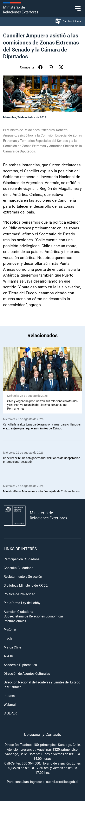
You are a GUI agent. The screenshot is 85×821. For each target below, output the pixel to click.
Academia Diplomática (20, 665)
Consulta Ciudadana (18, 568)
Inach (8, 638)
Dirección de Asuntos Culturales (27, 673)
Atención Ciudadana (18, 611)
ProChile (10, 629)
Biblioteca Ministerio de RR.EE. (26, 585)
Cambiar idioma (72, 21)
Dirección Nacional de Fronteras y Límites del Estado (42, 682)
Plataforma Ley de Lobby (22, 602)
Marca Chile (12, 647)
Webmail (10, 704)
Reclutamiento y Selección (23, 576)
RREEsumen (12, 687)
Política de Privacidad (19, 594)
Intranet (9, 695)
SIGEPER (10, 713)
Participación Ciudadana (22, 559)
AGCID (8, 656)
